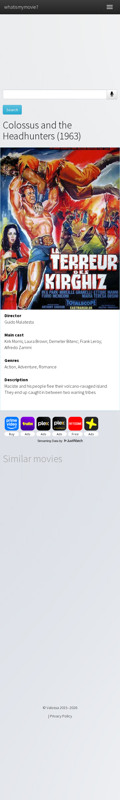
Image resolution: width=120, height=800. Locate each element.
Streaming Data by (50, 441)
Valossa (53, 707)
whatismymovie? (21, 7)
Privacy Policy (61, 716)
